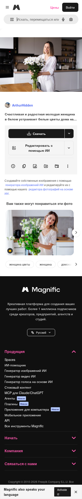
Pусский (41, 332)
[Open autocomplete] (10, 19)
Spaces (10, 359)
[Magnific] (41, 290)
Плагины (16, 404)
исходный (30, 39)
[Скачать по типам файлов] (69, 133)
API (7, 420)
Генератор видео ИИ (20, 376)
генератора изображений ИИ (24, 185)
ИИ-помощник (15, 365)
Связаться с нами (21, 463)
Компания (14, 450)
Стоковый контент (18, 387)
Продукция (15, 351)
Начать (11, 437)
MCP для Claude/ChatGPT (24, 392)
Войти (70, 7)
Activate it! (62, 492)
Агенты (15, 398)
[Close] (76, 492)
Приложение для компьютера (32, 409)
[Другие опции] (67, 166)
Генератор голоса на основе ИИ (29, 381)
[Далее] (76, 232)
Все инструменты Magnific (24, 426)
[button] (41, 332)
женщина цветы (19, 264)
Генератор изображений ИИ (25, 370)
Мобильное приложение (23, 415)
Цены (54, 7)
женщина (46, 264)
